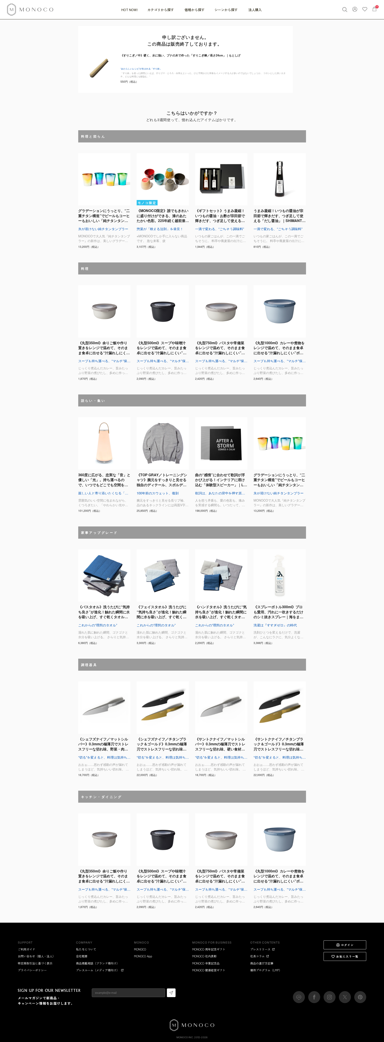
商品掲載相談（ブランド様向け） (97, 963)
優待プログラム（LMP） (266, 970)
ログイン (347, 945)
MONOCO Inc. (185, 1037)
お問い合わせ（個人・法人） (36, 956)
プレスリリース (260, 949)
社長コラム (257, 956)
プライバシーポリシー (32, 970)
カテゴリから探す (161, 9)
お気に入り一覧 (347, 956)
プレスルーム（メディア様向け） (97, 970)
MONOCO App (143, 956)
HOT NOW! (129, 9)
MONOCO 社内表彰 (204, 956)
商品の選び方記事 (261, 963)
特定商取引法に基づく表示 (35, 963)
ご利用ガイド (26, 949)
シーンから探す (226, 9)
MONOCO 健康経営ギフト (208, 970)
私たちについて (86, 949)
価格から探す (195, 9)
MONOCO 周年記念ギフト (208, 949)
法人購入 (255, 9)
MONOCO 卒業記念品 (206, 963)
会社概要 (82, 956)
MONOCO (140, 949)
